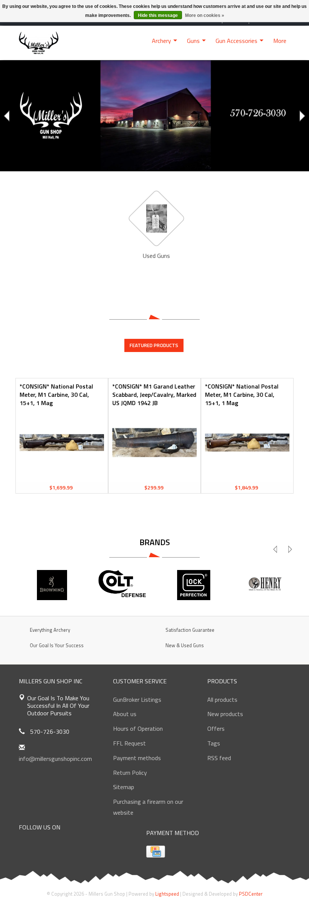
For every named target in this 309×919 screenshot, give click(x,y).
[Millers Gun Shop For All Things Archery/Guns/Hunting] (38, 42)
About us (124, 713)
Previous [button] (7, 116)
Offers (216, 728)
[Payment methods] (155, 852)
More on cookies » (204, 15)
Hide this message (158, 15)
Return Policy (130, 772)
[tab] (154, 345)
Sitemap (123, 786)
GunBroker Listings (137, 699)
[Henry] (265, 585)
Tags (213, 743)
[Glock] (194, 585)
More (279, 40)
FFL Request (129, 743)
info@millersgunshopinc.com (55, 758)
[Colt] (123, 585)
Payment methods (137, 757)
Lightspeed (167, 894)
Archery (161, 40)
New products (225, 713)
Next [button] (301, 116)
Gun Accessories (236, 40)
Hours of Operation (138, 728)
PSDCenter (251, 894)
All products (222, 699)
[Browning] (52, 585)
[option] (154, 115)
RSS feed (219, 757)
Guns (193, 40)
